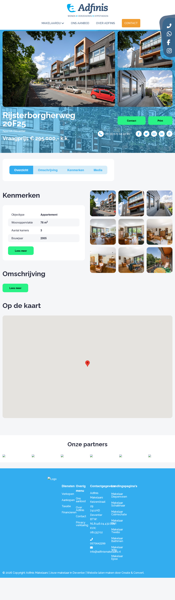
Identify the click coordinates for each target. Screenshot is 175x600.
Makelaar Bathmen (117, 540)
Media (98, 170)
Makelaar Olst (117, 522)
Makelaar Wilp (117, 549)
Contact (131, 23)
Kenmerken (75, 170)
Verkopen (66, 494)
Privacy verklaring (80, 524)
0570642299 (97, 543)
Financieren (66, 512)
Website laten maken (100, 572)
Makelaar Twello (117, 531)
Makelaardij (51, 23)
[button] (87, 363)
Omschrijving (48, 170)
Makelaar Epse (117, 558)
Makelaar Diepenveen (119, 495)
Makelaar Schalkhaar (118, 504)
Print (160, 120)
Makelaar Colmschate (119, 513)
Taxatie (66, 506)
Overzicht (21, 170)
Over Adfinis (105, 23)
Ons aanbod (80, 23)
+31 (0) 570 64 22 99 (117, 134)
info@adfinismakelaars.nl (105, 551)
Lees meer (21, 250)
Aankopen (66, 500)
